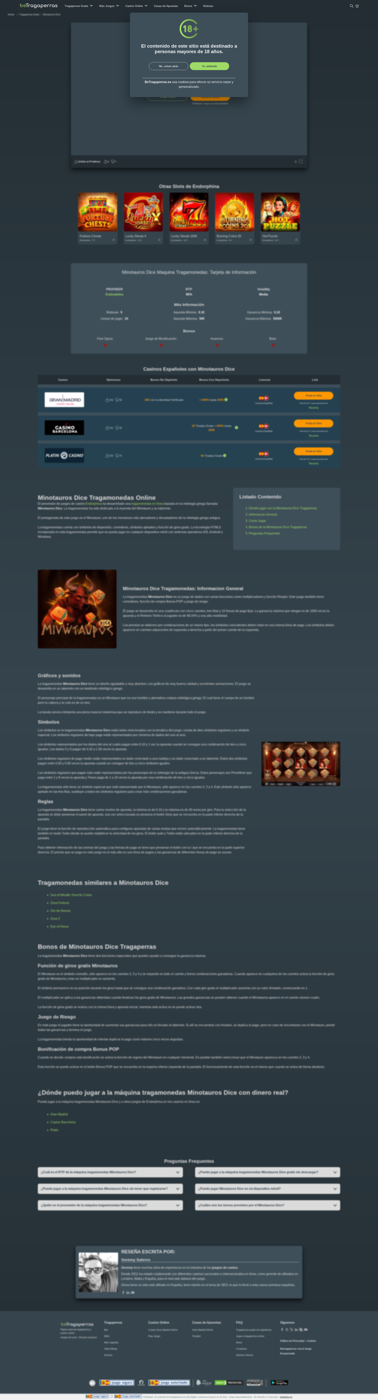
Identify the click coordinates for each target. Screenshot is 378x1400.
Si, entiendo (209, 66)
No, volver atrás (168, 66)
